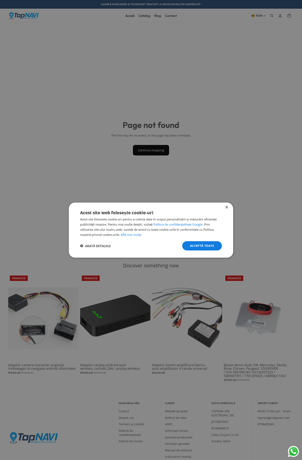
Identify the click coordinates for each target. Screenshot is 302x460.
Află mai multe (131, 234)
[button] (95, 245)
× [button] (226, 207)
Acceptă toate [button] (202, 246)
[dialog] (151, 229)
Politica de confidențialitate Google (177, 224)
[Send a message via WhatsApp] (293, 451)
